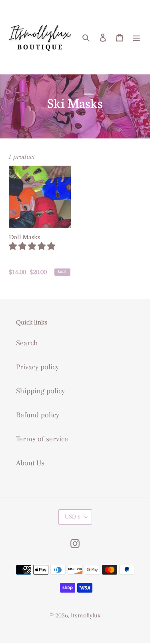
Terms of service (42, 439)
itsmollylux (85, 615)
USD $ (72, 516)
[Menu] (136, 37)
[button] (33, 246)
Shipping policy (40, 391)
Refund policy (37, 415)
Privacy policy (37, 367)
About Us (30, 463)
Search (27, 343)
